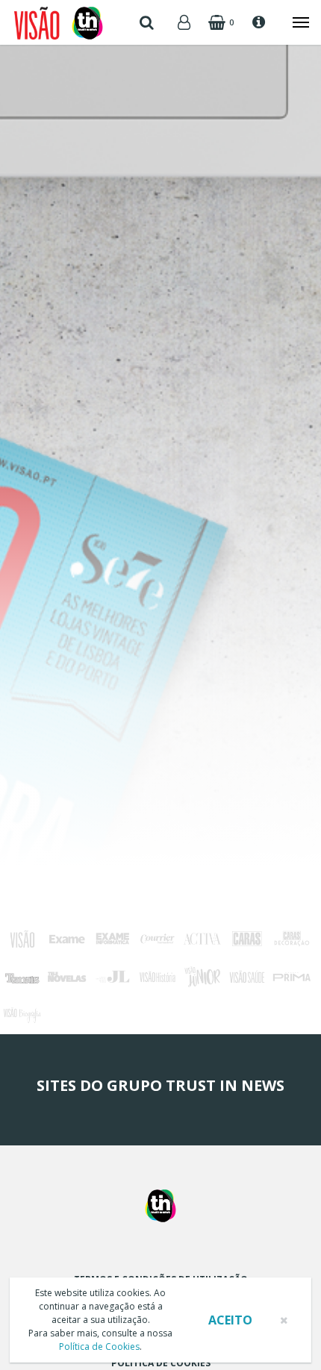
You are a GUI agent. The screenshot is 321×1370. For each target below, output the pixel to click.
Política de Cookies (99, 1346)
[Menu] (293, 22)
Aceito (230, 1320)
